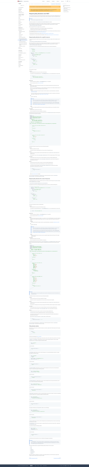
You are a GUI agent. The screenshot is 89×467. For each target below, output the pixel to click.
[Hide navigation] (26, 3)
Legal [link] (35, 465)
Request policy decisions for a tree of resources (53, 34)
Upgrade (20, 23)
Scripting (20, 64)
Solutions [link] (58, 1)
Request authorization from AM (22, 38)
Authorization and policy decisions (22, 32)
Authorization (20, 30)
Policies (20, 33)
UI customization (20, 24)
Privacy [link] (38, 465)
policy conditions (39, 336)
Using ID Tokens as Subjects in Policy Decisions (39, 232)
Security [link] (41, 465)
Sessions (20, 47)
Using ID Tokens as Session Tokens (43, 94)
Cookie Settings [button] (45, 465)
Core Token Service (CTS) (21, 19)
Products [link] (43, 1)
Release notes (20, 11)
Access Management (21, 7)
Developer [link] (53, 1)
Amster (19, 18)
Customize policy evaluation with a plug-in (23, 44)
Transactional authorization (22, 41)
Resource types (21, 34)
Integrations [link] (49, 1)
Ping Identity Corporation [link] (25, 465)
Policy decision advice (66, 11)
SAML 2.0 (20, 58)
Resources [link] (63, 1)
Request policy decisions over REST (23, 40)
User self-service (20, 51)
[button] (70, 1)
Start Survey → (51, 10)
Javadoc (19, 66)
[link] (20, 1)
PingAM (20, 3)
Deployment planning (21, 12)
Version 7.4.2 (22, 5)
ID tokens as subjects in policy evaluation (40, 104)
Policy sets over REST (40, 215)
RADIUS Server (20, 48)
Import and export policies (22, 37)
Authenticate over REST (34, 91)
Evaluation (20, 10)
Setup (19, 17)
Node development (21, 65)
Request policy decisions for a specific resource (48, 33)
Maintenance (20, 22)
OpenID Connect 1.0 (21, 57)
